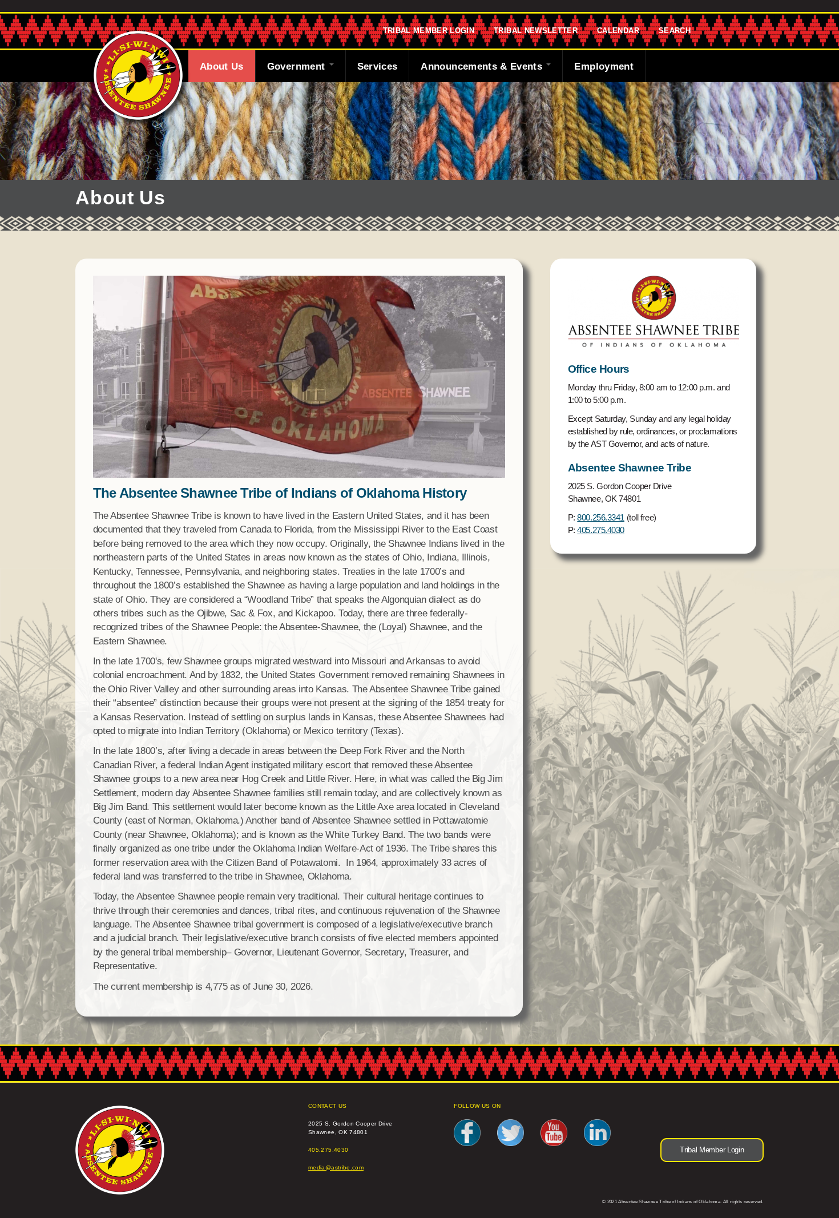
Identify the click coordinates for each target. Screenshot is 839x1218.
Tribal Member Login (429, 31)
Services (377, 66)
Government (297, 66)
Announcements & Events (483, 66)
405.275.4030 (600, 530)
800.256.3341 (600, 517)
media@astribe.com (336, 1167)
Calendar (618, 31)
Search (675, 31)
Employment (604, 66)
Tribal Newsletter (536, 31)
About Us (222, 66)
